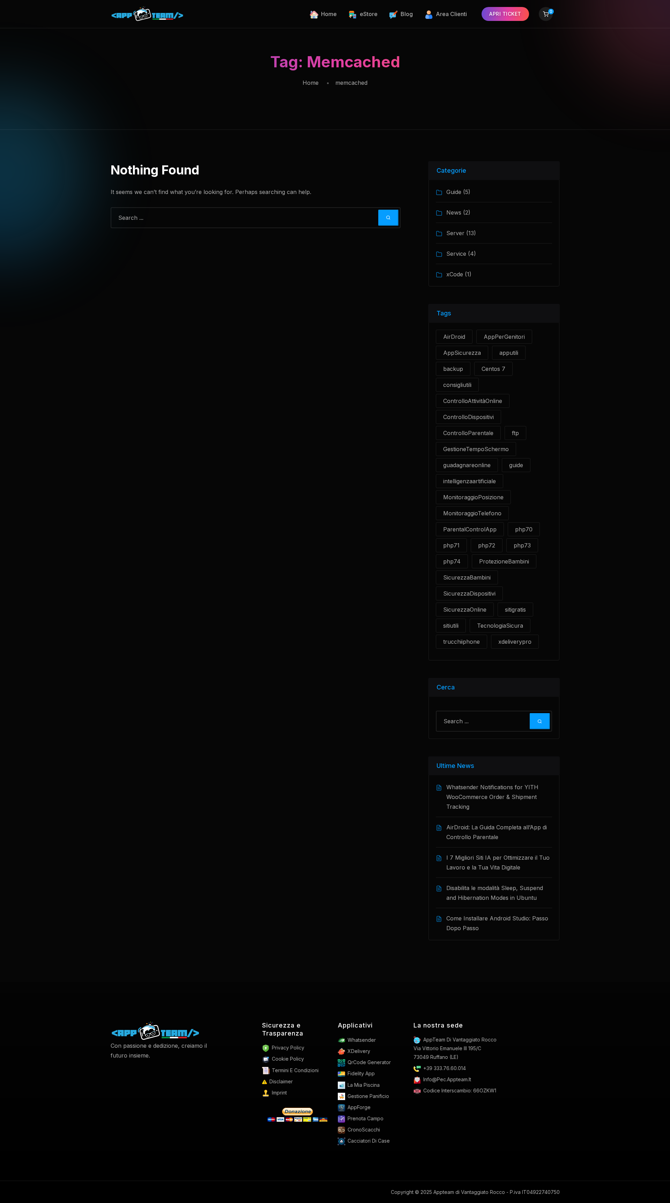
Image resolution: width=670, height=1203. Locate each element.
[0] (546, 14)
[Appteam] (155, 1030)
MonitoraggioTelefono (472, 513)
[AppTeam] (148, 14)
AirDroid (454, 336)
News (453, 212)
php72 (486, 545)
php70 (524, 529)
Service (456, 253)
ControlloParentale (468, 432)
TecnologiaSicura (500, 625)
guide (516, 465)
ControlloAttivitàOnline (472, 400)
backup (453, 368)
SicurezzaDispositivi (469, 593)
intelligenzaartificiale (469, 481)
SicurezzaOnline (464, 609)
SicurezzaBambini (467, 577)
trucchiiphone (461, 641)
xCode (454, 274)
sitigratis (515, 609)
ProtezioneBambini (504, 561)
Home (311, 82)
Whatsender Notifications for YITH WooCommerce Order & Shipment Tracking (492, 797)
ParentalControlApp (470, 529)
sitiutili (451, 625)
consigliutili (457, 384)
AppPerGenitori (504, 336)
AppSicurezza (462, 352)
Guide (453, 191)
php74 (452, 561)
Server (455, 233)
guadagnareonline (467, 465)
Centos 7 (493, 368)
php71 (451, 545)
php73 (522, 545)
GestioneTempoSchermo (476, 449)
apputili (508, 352)
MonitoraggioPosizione (473, 497)
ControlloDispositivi (468, 416)
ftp (515, 432)
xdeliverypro (514, 641)
